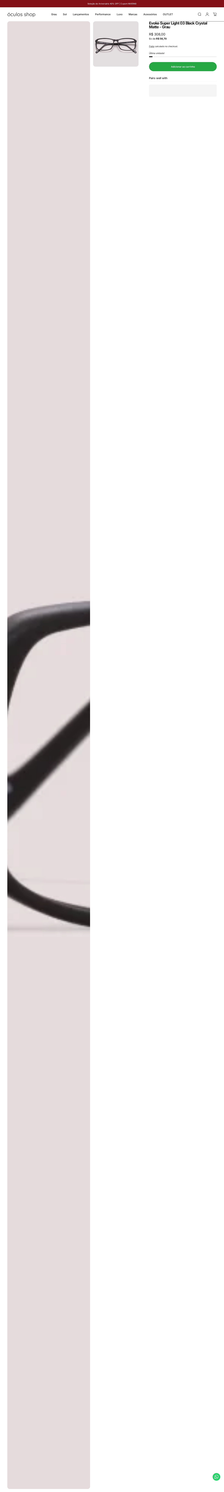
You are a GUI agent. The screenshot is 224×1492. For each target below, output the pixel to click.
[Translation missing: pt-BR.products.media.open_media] (48, 755)
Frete (151, 46)
